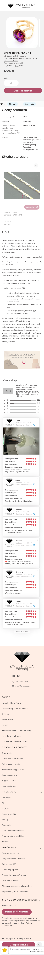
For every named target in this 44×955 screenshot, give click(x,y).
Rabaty (5, 819)
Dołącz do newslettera (16, 911)
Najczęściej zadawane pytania (15, 741)
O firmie (5, 714)
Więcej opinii (22, 631)
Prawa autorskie (9, 786)
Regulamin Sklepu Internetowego (17, 730)
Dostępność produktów (13, 836)
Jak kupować (7, 719)
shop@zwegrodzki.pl (23, 686)
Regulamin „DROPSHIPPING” (15, 891)
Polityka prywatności (11, 736)
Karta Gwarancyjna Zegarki (14, 769)
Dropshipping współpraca (14, 875)
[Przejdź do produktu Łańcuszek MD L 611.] (22, 185)
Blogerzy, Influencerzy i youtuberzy (17, 886)
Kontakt (5, 841)
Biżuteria (12, 104)
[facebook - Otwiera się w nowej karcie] (18, 675)
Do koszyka (30, 207)
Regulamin (31, 918)
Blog (4, 803)
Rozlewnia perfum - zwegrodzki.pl (1, 104)
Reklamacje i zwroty (11, 764)
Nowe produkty (9, 814)
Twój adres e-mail (9, 905)
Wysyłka (5, 808)
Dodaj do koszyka (23, 90)
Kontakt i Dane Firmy (11, 703)
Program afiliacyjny (10, 853)
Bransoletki (29, 104)
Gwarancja (6, 753)
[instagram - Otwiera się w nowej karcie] (13, 675)
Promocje (6, 825)
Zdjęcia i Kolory (9, 780)
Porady (5, 725)
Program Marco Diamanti (13, 858)
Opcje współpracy (10, 869)
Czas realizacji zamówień (13, 830)
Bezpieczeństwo (9, 775)
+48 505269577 (21, 682)
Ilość (5, 78)
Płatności (6, 797)
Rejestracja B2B (9, 864)
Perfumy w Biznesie (11, 880)
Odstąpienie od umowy (12, 758)
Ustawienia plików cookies (14, 708)
